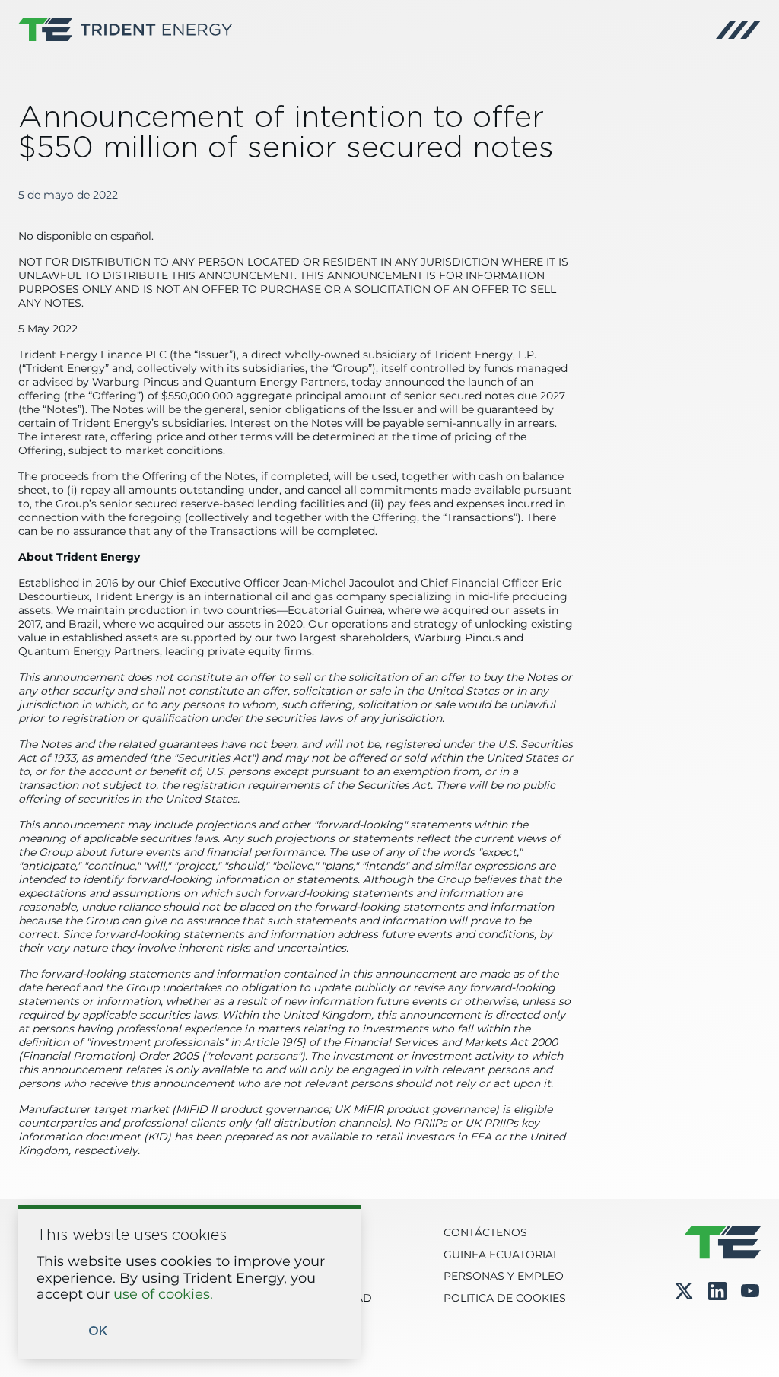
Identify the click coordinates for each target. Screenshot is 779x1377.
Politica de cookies (505, 1298)
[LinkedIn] (717, 1291)
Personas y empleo (504, 1276)
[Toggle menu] (738, 30)
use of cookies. (163, 1295)
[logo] (125, 29)
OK (97, 1331)
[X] (684, 1291)
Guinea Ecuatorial (501, 1255)
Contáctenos (485, 1233)
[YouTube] (750, 1291)
